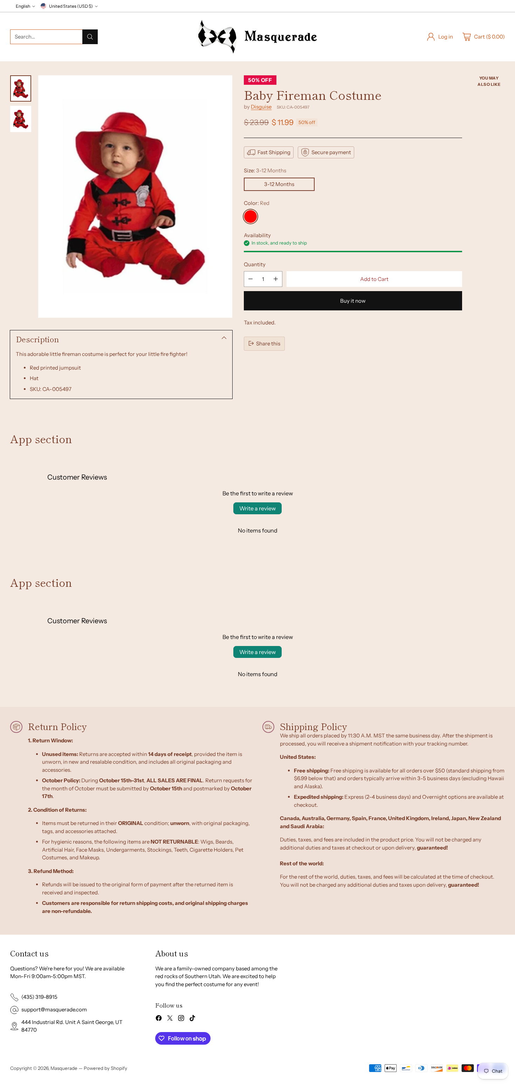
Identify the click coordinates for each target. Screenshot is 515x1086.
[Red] (250, 216)
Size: (265, 170)
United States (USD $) (71, 6)
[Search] (90, 36)
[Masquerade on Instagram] (181, 1019)
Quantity (255, 264)
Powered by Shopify (105, 1068)
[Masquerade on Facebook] (158, 1019)
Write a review (257, 508)
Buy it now (353, 300)
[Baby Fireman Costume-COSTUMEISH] (135, 196)
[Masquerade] (257, 37)
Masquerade (63, 1068)
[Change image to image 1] (20, 88)
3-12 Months (279, 184)
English (23, 6)
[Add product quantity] (275, 279)
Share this (268, 343)
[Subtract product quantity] (250, 279)
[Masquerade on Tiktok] (192, 1019)
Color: (256, 202)
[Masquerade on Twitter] (170, 1019)
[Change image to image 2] (20, 119)
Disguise (261, 106)
